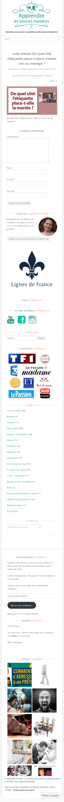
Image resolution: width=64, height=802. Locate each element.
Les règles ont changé (16, 469)
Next (53, 80)
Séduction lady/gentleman (18, 499)
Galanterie (11, 451)
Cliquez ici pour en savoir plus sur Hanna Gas (28, 238)
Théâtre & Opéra (14, 505)
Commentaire (13, 136)
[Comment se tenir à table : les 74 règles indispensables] (44, 726)
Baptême (10, 416)
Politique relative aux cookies (23, 789)
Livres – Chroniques (16, 475)
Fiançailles (11, 446)
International (12, 457)
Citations (11, 422)
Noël (9, 487)
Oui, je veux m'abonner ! (22, 605)
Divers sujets (12, 428)
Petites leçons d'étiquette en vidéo (21, 493)
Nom (10, 167)
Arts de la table (13, 410)
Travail (10, 511)
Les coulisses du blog (16, 463)
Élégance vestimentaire (17, 434)
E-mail (11, 179)
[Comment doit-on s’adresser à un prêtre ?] (19, 675)
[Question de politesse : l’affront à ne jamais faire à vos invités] (19, 726)
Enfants (10, 440)
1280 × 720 (38, 69)
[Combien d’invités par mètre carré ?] (19, 701)
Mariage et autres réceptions (19, 481)
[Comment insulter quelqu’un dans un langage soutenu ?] (44, 701)
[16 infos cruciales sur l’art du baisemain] (44, 752)
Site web (10, 191)
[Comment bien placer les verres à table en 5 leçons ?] (19, 752)
